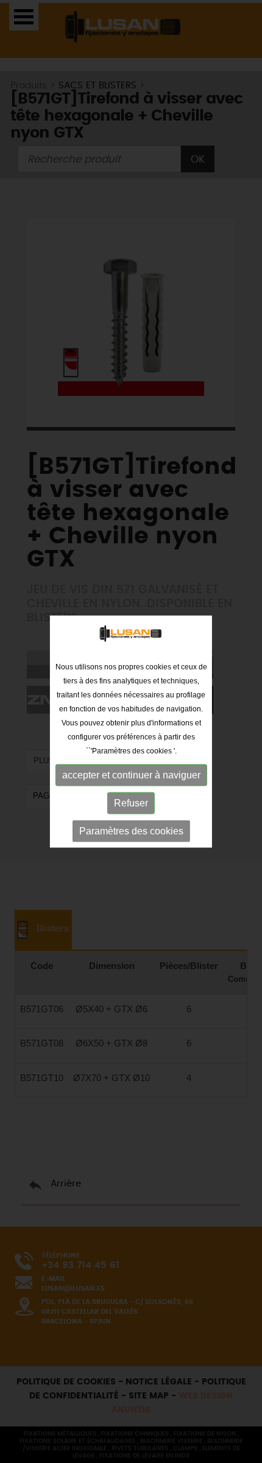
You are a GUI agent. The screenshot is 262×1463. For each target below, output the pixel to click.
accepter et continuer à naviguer (131, 775)
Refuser (131, 803)
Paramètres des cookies (131, 831)
